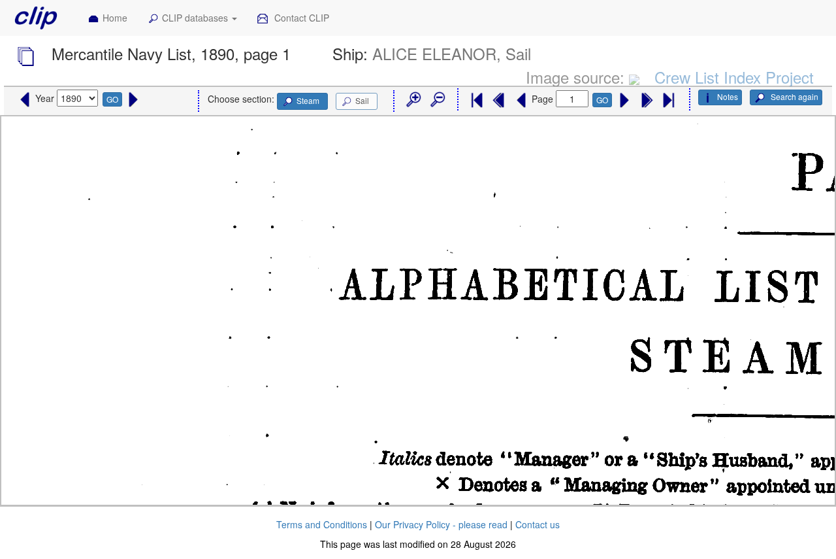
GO (112, 99)
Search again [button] (793, 96)
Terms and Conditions (321, 524)
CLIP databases (196, 17)
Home (115, 17)
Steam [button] (308, 100)
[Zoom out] (437, 100)
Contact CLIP (300, 17)
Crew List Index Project (734, 76)
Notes (727, 96)
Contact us (537, 524)
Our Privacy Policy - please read (441, 524)
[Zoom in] (413, 100)
